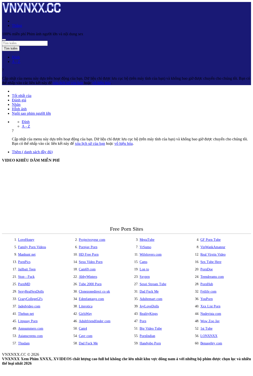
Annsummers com (30, 328)
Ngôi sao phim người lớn (31, 113)
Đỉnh (16, 57)
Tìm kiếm (11, 48)
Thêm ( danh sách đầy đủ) (32, 152)
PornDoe (206, 269)
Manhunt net (27, 254)
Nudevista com (210, 314)
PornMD (24, 284)
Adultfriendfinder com (94, 321)
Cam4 (83, 328)
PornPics (24, 262)
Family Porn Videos (32, 247)
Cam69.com (87, 269)
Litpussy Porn (28, 321)
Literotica (85, 306)
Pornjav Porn (88, 247)
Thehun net (26, 314)
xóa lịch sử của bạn (68, 83)
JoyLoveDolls (149, 306)
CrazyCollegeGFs (30, 299)
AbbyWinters (88, 277)
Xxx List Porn (210, 306)
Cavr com (85, 336)
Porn (143, 321)
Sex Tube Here (210, 262)
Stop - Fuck (26, 277)
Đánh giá (19, 100)
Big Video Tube (151, 328)
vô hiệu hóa (101, 83)
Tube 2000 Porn (90, 284)
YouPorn (206, 299)
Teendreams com (212, 277)
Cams (143, 262)
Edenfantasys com (91, 299)
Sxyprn (145, 277)
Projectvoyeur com (92, 240)
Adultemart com (151, 299)
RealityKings (149, 314)
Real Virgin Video (213, 254)
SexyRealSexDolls (31, 291)
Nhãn (16, 104)
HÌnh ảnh (19, 109)
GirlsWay (85, 314)
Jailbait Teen (27, 269)
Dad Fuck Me (149, 291)
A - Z (16, 61)
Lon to (144, 269)
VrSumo (145, 247)
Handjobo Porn (150, 343)
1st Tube (206, 328)
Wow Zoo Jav (210, 321)
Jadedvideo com (29, 306)
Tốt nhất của (21, 96)
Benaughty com (211, 343)
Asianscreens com (30, 336)
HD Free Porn (89, 254)
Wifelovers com (151, 254)
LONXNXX (208, 336)
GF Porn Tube (210, 240)
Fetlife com (208, 291)
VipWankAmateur (212, 247)
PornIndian (147, 336)
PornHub (206, 284)
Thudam (24, 343)
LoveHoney (26, 240)
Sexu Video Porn (91, 262)
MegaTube (147, 240)
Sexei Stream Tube (153, 284)
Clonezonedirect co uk (94, 291)
